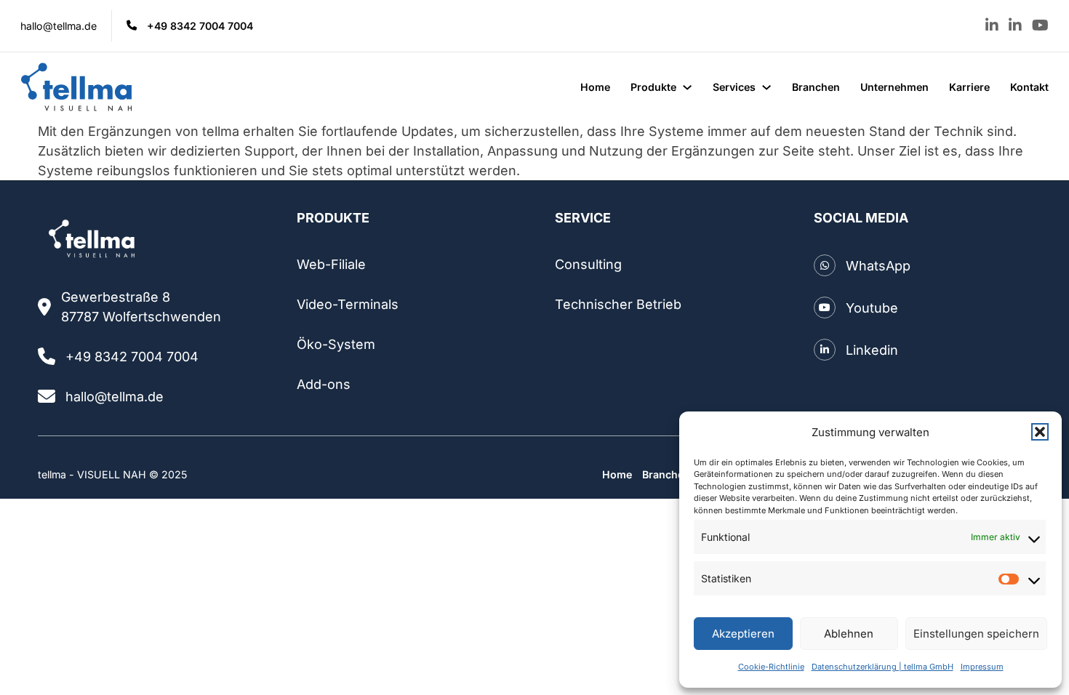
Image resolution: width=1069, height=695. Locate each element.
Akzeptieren (743, 633)
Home (595, 87)
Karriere (969, 87)
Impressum (982, 667)
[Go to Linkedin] (991, 26)
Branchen (816, 87)
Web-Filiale (331, 264)
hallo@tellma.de (58, 26)
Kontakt (1029, 87)
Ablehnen (848, 633)
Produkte (653, 87)
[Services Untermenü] (766, 87)
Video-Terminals (348, 304)
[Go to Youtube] (1040, 26)
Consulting (588, 264)
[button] (1040, 432)
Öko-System (336, 344)
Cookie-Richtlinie (771, 667)
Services (734, 87)
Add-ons (324, 384)
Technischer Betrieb (618, 304)
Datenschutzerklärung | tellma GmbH (882, 667)
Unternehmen (894, 87)
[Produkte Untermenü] (687, 87)
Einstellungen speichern (976, 633)
